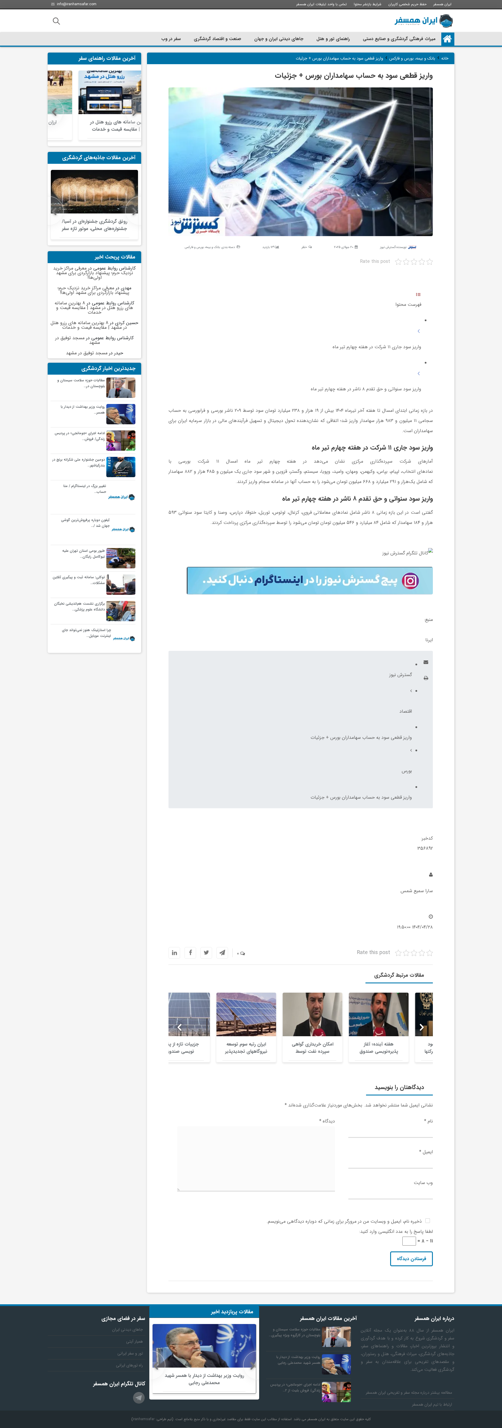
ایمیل (426, 1152)
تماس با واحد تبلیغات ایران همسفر (321, 4)
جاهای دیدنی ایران (127, 1329)
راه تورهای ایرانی (129, 1365)
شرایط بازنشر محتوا (367, 4)
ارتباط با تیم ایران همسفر (432, 1404)
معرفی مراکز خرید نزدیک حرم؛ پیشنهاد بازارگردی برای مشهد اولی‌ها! (93, 273)
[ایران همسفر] (423, 21)
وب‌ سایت (423, 1182)
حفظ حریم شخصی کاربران (407, 4)
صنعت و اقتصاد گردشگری (217, 38)
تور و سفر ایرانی (130, 1353)
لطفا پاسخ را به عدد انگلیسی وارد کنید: (396, 1231)
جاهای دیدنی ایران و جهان (278, 38)
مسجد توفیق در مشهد (77, 340)
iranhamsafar (144, 1419)
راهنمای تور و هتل (333, 38)
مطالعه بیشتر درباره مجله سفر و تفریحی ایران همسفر (409, 1392)
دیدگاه (327, 1121)
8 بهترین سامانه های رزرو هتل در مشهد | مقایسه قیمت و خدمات (94, 307)
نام (428, 1121)
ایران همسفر (442, 4)
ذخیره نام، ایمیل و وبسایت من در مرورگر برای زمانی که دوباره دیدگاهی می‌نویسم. (344, 1221)
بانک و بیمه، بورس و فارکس (202, 247)
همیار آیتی (134, 1341)
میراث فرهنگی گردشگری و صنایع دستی (399, 38)
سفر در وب (171, 38)
